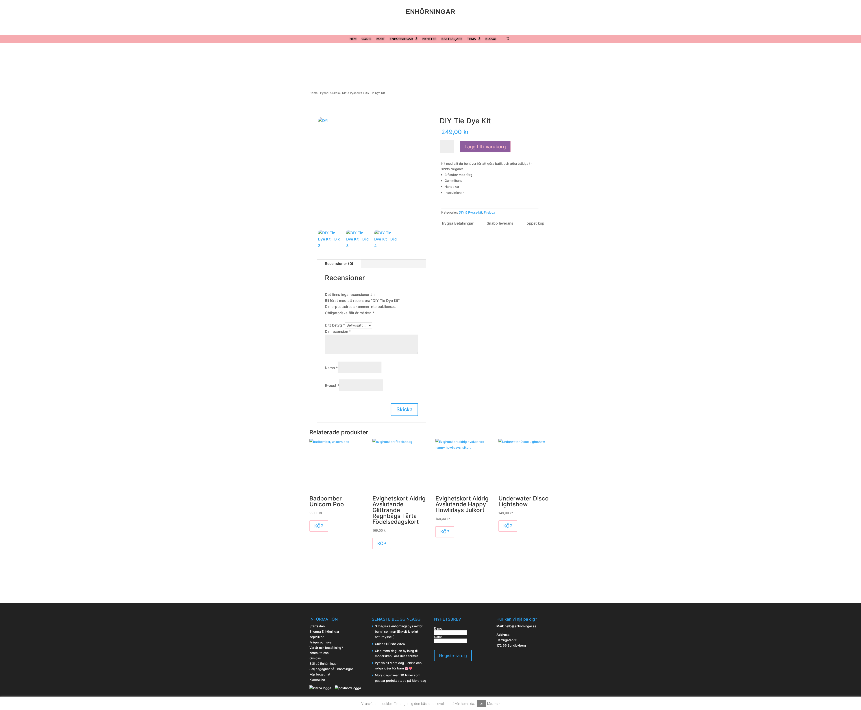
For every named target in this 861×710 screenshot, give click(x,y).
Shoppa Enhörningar (324, 631)
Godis (366, 39)
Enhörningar (401, 39)
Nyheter (429, 39)
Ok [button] (481, 704)
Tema (471, 39)
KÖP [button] (318, 526)
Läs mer (493, 703)
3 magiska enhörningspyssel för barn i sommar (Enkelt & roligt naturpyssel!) (398, 631)
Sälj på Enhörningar (323, 663)
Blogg (490, 39)
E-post (332, 385)
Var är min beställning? (326, 647)
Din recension (338, 331)
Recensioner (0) (339, 263)
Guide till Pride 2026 (390, 644)
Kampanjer (317, 679)
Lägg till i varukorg (485, 146)
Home (313, 93)
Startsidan (317, 626)
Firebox (489, 212)
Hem (353, 39)
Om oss (315, 658)
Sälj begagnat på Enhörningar (331, 669)
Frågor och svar (321, 642)
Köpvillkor (316, 637)
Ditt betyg (335, 325)
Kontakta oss (319, 653)
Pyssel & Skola (330, 93)
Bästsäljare (451, 39)
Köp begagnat (319, 674)
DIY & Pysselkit (352, 93)
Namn (331, 368)
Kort (380, 39)
